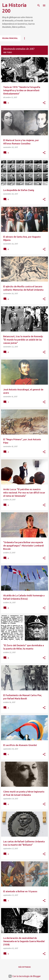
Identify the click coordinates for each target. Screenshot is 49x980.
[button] (44, 103)
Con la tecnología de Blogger (26, 976)
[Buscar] (38, 5)
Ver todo (7, 52)
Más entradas (24, 967)
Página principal (10, 38)
